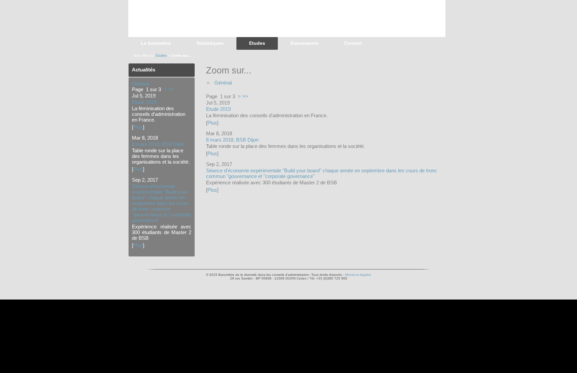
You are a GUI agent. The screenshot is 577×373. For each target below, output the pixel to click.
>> (171, 89)
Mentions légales (358, 274)
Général (140, 83)
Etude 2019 (144, 102)
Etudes (161, 55)
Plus (138, 127)
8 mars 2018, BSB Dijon (158, 144)
